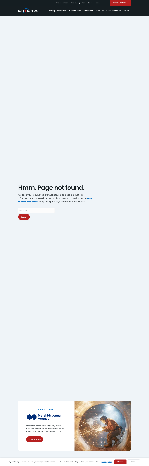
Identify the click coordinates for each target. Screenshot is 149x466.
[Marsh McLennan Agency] (46, 417)
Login (97, 3)
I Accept (120, 462)
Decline (134, 462)
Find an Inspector (78, 3)
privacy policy (106, 462)
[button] (104, 3)
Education (88, 10)
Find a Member (62, 3)
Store (90, 3)
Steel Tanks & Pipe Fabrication (108, 10)
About (126, 10)
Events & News (75, 10)
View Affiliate (35, 439)
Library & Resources (57, 10)
